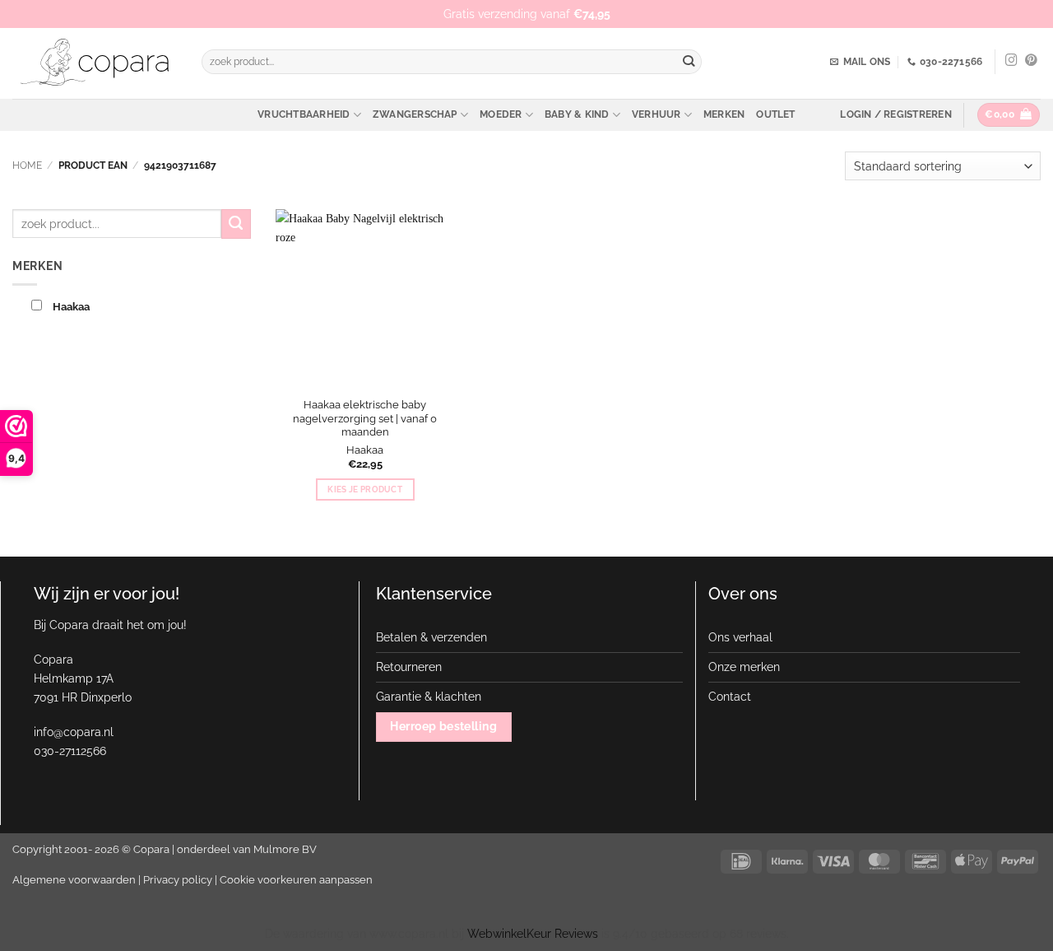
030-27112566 (70, 751)
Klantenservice (434, 594)
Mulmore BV (285, 849)
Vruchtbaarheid (303, 114)
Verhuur (656, 114)
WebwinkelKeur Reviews (532, 933)
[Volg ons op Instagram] (1011, 61)
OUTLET (775, 114)
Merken (724, 114)
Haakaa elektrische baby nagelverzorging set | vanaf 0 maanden (365, 419)
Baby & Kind (577, 114)
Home (27, 165)
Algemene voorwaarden (74, 880)
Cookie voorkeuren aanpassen (296, 880)
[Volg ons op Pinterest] (1031, 61)
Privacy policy (177, 880)
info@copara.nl (74, 732)
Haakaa (364, 450)
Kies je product (364, 489)
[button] (895, 114)
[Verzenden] (689, 62)
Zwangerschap (415, 114)
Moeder (501, 114)
